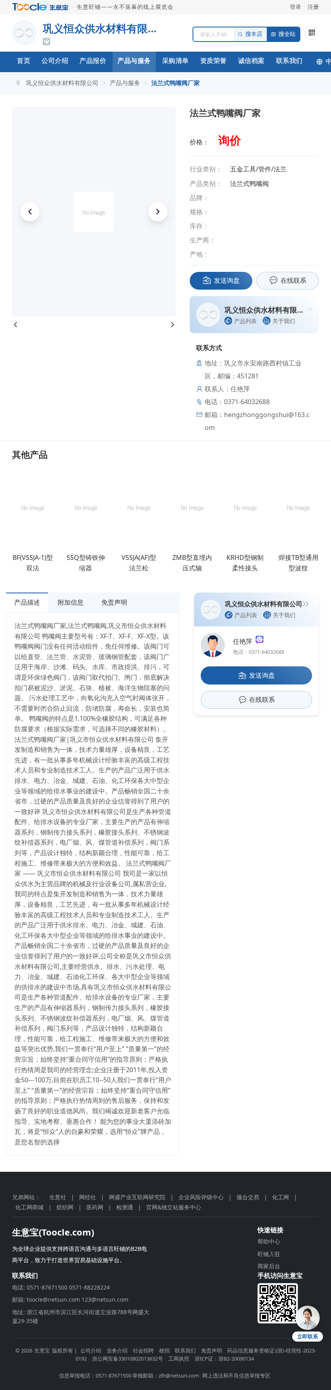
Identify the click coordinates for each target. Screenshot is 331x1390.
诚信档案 (251, 60)
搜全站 (287, 34)
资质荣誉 (213, 60)
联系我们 (289, 60)
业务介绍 (117, 1350)
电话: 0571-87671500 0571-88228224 (61, 1287)
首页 (23, 60)
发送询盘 (227, 280)
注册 (313, 6)
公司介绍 (55, 60)
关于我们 (283, 321)
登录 (295, 6)
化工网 (280, 1197)
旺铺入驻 (269, 1254)
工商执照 (178, 1358)
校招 (164, 1350)
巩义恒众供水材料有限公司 (62, 83)
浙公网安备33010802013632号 (127, 1358)
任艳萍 (244, 641)
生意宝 (42, 1350)
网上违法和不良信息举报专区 (236, 1375)
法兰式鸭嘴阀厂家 (175, 83)
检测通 (124, 1207)
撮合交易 (248, 1197)
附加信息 (71, 602)
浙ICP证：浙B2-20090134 (224, 1358)
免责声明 (114, 602)
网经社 (87, 1197)
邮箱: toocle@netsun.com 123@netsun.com (70, 1299)
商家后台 (269, 1266)
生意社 (57, 1197)
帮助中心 (269, 1241)
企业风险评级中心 (201, 1197)
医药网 (94, 1207)
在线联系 (293, 280)
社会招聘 (143, 1350)
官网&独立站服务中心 (173, 1207)
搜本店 (253, 34)
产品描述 (27, 602)
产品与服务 (134, 60)
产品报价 (93, 60)
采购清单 (175, 60)
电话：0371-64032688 (258, 651)
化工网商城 (29, 1207)
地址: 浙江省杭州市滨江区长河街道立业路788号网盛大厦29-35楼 (80, 1316)
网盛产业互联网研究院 (137, 1197)
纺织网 (65, 1207)
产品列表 (245, 321)
